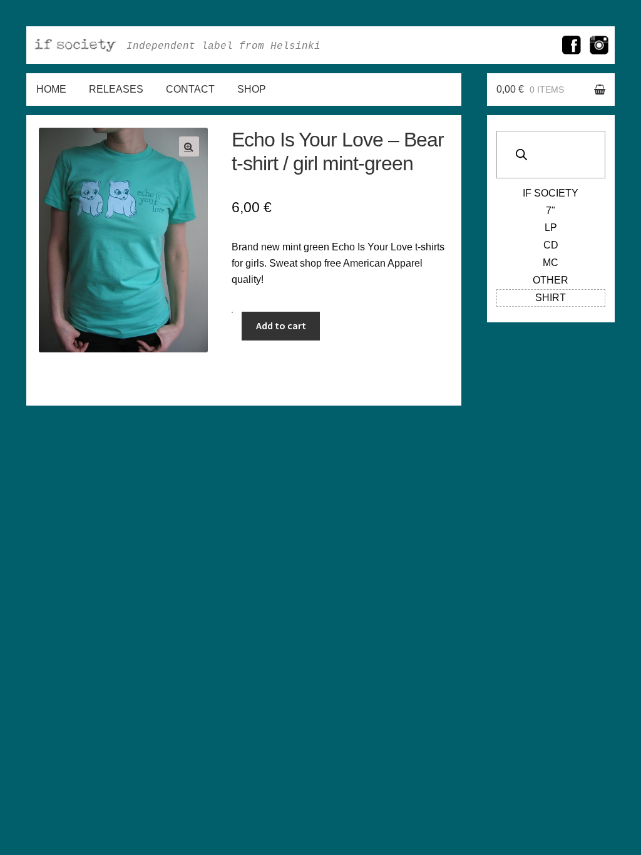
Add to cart (281, 325)
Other (550, 280)
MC (550, 262)
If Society (550, 193)
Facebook (571, 45)
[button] (189, 146)
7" (550, 210)
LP (551, 227)
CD (550, 245)
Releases (116, 89)
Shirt (550, 297)
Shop (251, 89)
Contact (190, 89)
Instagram (599, 45)
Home (51, 89)
